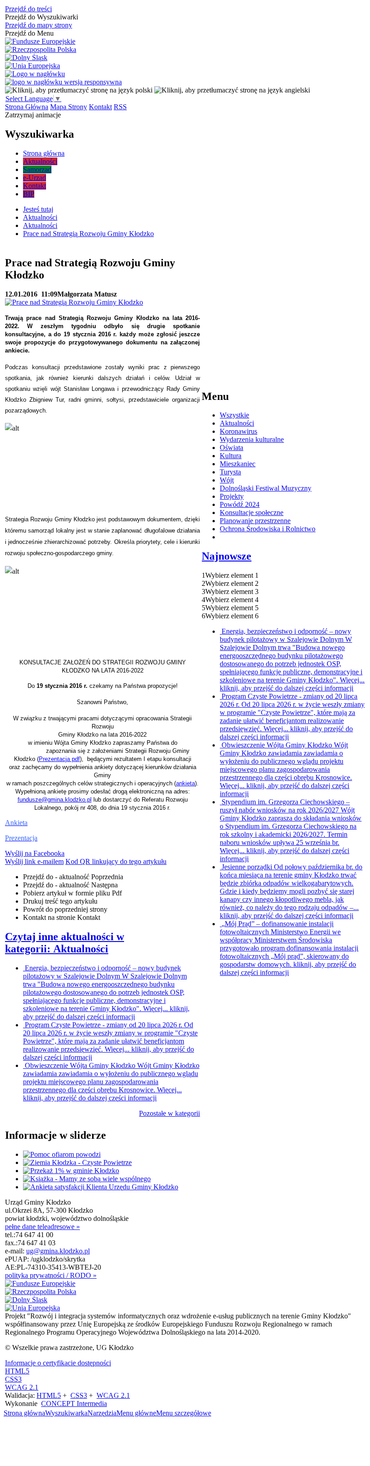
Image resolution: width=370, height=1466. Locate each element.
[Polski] (79, 90)
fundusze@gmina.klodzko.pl (55, 799)
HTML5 (17, 1371)
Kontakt (100, 107)
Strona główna (24, 1413)
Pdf (72, 893)
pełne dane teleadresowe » (42, 1226)
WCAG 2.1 (21, 1387)
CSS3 (13, 1379)
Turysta (230, 472)
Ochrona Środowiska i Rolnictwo (267, 529)
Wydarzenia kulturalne (252, 439)
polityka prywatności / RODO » (51, 1275)
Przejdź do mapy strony (38, 25)
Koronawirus (238, 431)
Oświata (231, 447)
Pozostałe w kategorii (169, 1113)
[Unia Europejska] (32, 66)
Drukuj (60, 901)
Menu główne (136, 1413)
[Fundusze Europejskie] (40, 41)
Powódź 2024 (239, 504)
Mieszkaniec (237, 464)
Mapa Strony (68, 107)
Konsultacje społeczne (251, 512)
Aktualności (237, 423)
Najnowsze (226, 556)
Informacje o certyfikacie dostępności (58, 1363)
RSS (120, 107)
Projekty (232, 496)
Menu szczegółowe (183, 1413)
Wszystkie (234, 415)
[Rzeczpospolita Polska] (40, 50)
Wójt (227, 480)
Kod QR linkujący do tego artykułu (115, 861)
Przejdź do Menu (29, 33)
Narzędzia (102, 1413)
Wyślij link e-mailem (34, 861)
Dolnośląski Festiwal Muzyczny (265, 488)
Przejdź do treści (28, 9)
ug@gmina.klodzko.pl (58, 1251)
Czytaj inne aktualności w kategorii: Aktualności (64, 943)
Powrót (65, 909)
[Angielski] (232, 90)
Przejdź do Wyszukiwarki (41, 17)
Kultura (230, 455)
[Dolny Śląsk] (26, 58)
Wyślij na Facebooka (35, 853)
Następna (70, 885)
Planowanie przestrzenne (255, 520)
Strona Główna (26, 107)
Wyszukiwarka (66, 1413)
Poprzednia (73, 877)
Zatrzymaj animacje (33, 115)
